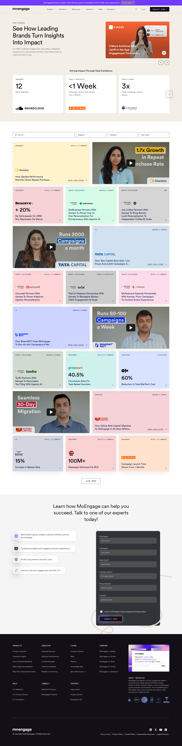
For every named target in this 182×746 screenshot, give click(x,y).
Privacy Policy (141, 611)
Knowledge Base (77, 666)
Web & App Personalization (23, 666)
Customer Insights (19, 656)
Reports (73, 661)
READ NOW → (128, 3)
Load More (91, 481)
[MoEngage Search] (134, 9)
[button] (160, 62)
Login (144, 9)
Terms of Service (126, 611)
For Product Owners (20, 694)
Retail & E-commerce (50, 672)
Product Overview (19, 651)
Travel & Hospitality (49, 666)
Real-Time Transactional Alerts (24, 672)
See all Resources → (78, 672)
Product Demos (76, 694)
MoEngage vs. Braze (107, 661)
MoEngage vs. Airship (108, 656)
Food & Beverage (48, 661)
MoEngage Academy (49, 694)
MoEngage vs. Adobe (107, 651)
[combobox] (91, 135)
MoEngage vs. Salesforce (109, 672)
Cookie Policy (130, 734)
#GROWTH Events (49, 689)
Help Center (75, 689)
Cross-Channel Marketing (22, 661)
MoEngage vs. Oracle (108, 666)
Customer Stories (77, 651)
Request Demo (159, 9)
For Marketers (18, 689)
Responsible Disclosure (146, 734)
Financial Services (48, 651)
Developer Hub (76, 699)
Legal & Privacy (163, 734)
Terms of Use (105, 734)
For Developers (18, 699)
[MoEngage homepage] (21, 9)
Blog (72, 656)
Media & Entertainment (50, 656)
